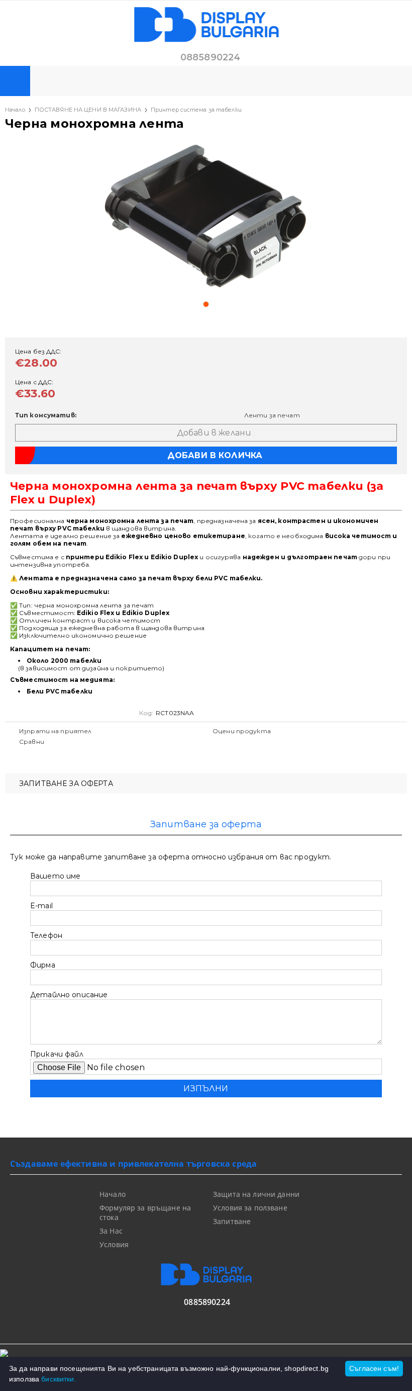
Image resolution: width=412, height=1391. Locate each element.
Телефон (46, 935)
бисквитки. (58, 1379)
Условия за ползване (250, 1207)
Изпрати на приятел (55, 731)
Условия (114, 1244)
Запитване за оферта (66, 783)
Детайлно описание (69, 994)
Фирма (42, 965)
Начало (15, 109)
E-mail (41, 905)
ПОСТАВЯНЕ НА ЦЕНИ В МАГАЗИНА (88, 109)
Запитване (232, 1221)
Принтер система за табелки (196, 109)
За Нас (111, 1231)
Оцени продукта (242, 731)
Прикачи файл (56, 1054)
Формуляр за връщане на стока (145, 1212)
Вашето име (55, 876)
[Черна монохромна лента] (206, 216)
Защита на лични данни (256, 1194)
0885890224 (210, 57)
